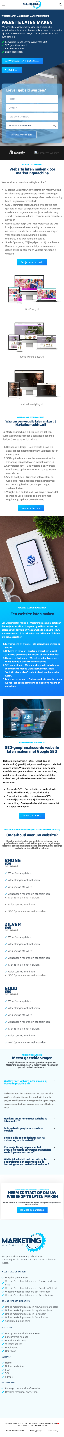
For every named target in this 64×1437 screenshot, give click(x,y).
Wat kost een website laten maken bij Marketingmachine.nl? (25, 1082)
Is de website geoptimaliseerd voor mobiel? (24, 1129)
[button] (32, 1082)
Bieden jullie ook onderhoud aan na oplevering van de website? (24, 1139)
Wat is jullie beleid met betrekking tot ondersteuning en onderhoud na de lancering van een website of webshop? (27, 1161)
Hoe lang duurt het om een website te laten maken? (25, 1120)
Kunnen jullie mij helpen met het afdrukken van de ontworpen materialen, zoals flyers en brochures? (27, 1149)
